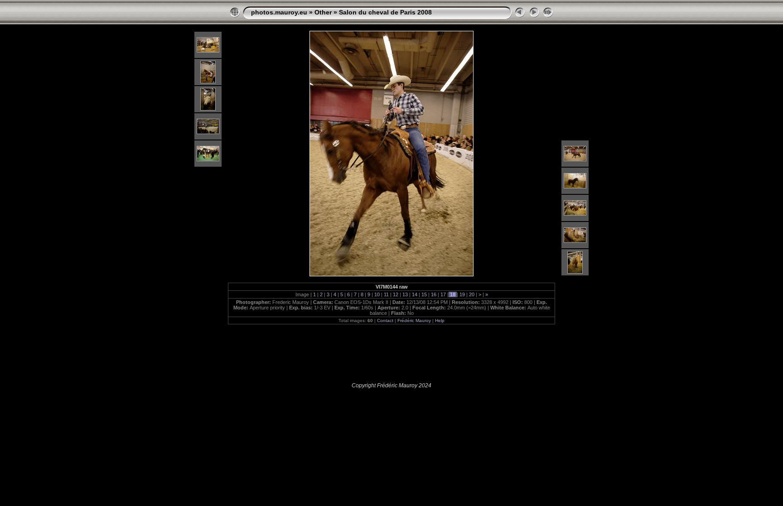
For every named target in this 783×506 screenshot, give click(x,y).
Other (323, 12)
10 (377, 294)
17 (443, 294)
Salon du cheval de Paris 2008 (385, 12)
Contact (385, 320)
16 (434, 294)
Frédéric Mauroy (414, 320)
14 (415, 294)
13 (405, 294)
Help (440, 320)
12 (396, 294)
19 (462, 294)
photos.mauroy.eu (279, 12)
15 (424, 294)
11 (386, 294)
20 (472, 294)
